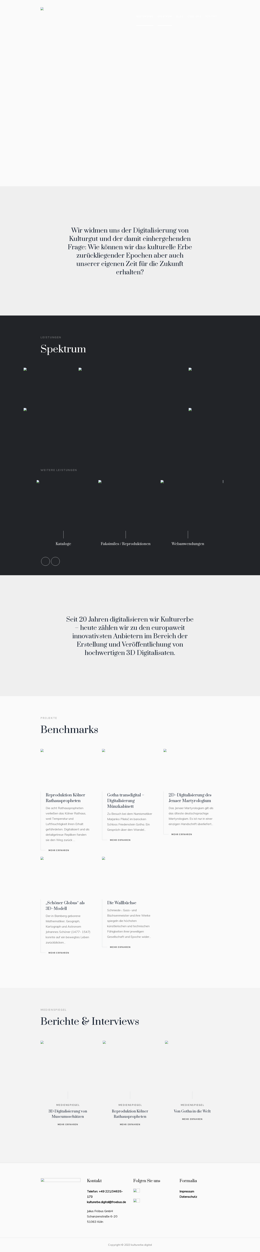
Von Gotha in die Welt (192, 1111)
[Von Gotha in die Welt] (192, 1068)
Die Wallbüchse (121, 903)
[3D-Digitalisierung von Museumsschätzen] (68, 1068)
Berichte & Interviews (90, 1021)
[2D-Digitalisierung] (47, 384)
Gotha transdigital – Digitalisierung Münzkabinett (125, 801)
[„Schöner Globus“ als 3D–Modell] (68, 877)
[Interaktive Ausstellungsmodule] (192, 507)
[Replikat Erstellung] (47, 424)
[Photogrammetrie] (212, 384)
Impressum (186, 1191)
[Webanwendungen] (130, 507)
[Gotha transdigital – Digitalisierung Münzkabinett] (129, 769)
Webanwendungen (130, 544)
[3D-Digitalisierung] (130, 403)
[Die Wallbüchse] (129, 877)
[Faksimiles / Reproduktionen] (68, 507)
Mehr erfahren (59, 850)
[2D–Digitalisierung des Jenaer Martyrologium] (191, 769)
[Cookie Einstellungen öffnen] (8, 1246)
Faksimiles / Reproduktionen (68, 544)
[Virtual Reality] (212, 424)
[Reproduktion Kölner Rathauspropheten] (68, 769)
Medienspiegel (68, 1105)
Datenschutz (188, 1196)
